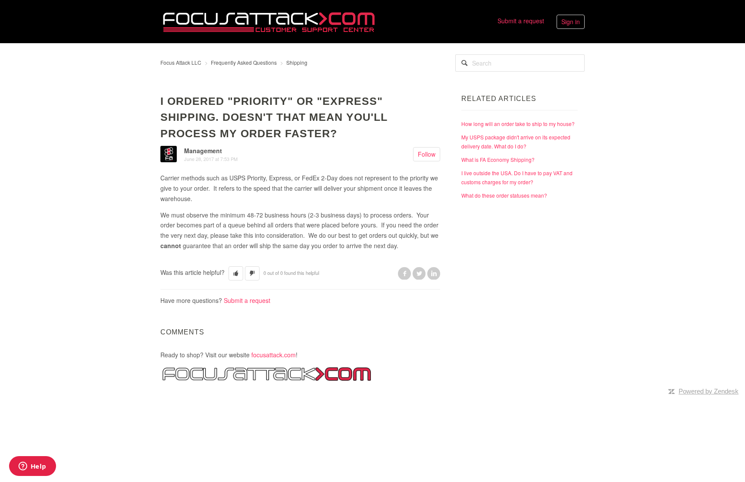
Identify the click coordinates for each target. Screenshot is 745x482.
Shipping (296, 62)
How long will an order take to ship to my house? (518, 123)
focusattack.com (273, 354)
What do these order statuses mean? (504, 195)
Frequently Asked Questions (244, 62)
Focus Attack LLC (180, 62)
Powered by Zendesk (709, 391)
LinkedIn (433, 273)
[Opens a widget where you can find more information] (32, 467)
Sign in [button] (570, 21)
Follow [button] (426, 154)
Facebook (404, 273)
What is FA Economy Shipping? (498, 159)
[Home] (268, 20)
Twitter (419, 273)
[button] (236, 273)
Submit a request (521, 20)
